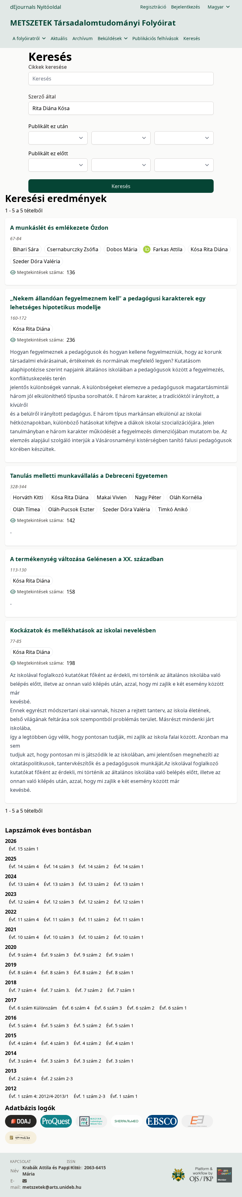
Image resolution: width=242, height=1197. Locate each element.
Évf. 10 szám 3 (59, 937)
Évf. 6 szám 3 (108, 1008)
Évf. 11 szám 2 (94, 919)
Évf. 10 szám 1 (129, 937)
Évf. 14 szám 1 (129, 866)
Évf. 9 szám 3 (55, 955)
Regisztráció (153, 7)
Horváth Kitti (28, 497)
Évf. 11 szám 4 (24, 919)
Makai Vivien (112, 497)
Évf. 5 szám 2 (87, 1025)
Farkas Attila (167, 249)
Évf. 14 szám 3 (59, 866)
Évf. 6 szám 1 (173, 1008)
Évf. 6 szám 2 (140, 1008)
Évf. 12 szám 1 (129, 902)
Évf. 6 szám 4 (75, 1008)
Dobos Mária (122, 249)
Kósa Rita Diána (209, 249)
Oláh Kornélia (186, 497)
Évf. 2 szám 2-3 (57, 1078)
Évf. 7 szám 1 (121, 990)
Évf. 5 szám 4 (22, 1025)
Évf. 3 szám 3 (55, 1061)
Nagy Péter (148, 497)
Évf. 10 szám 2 (94, 937)
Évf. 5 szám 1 (120, 1025)
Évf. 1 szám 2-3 (89, 1096)
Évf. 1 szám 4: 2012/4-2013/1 (39, 1096)
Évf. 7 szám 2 (88, 990)
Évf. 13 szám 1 (129, 884)
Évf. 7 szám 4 (22, 990)
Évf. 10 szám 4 (24, 937)
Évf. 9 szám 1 (120, 955)
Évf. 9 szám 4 (22, 955)
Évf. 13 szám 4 (24, 884)
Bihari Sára (26, 249)
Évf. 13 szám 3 (59, 884)
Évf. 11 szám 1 (129, 919)
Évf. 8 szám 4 (22, 972)
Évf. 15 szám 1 (24, 849)
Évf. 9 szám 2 (87, 955)
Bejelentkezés (185, 7)
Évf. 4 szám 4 (22, 1043)
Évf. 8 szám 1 (120, 972)
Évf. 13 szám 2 (94, 884)
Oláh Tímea (26, 509)
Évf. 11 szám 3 (59, 919)
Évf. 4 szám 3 (55, 1043)
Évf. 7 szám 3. (55, 990)
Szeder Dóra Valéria (36, 261)
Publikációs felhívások (155, 38)
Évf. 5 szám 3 (55, 1025)
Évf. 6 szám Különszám (33, 1008)
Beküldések (110, 38)
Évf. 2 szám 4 (22, 1078)
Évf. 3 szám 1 (120, 1061)
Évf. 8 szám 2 (87, 972)
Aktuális (59, 38)
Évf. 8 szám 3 (55, 972)
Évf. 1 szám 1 (124, 1096)
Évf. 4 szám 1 (120, 1043)
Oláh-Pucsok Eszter (71, 509)
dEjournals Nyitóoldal (35, 6)
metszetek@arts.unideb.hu (51, 1187)
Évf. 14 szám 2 (94, 866)
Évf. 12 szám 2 (94, 902)
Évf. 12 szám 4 (24, 902)
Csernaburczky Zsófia (72, 249)
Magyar (216, 7)
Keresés (191, 38)
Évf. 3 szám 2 (87, 1061)
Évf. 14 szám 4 (24, 866)
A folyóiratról (26, 38)
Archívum (82, 38)
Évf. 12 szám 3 (59, 902)
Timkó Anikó (173, 509)
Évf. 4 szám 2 (87, 1043)
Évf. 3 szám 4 (22, 1061)
